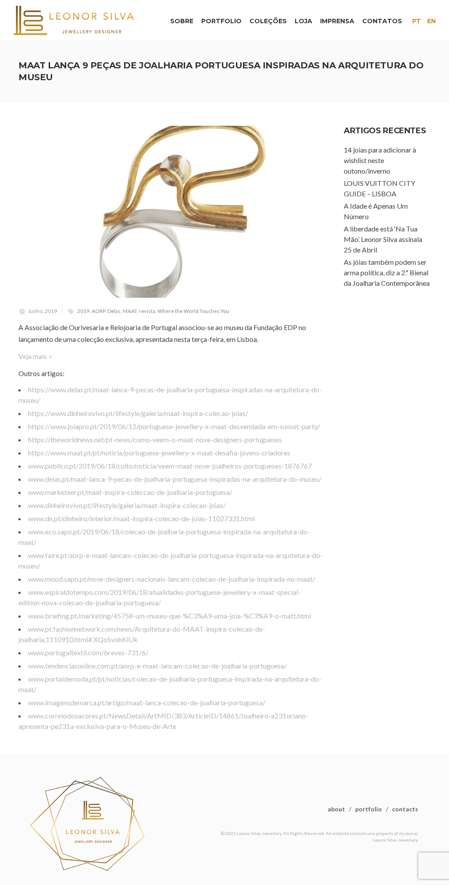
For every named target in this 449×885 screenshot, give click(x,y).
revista (147, 311)
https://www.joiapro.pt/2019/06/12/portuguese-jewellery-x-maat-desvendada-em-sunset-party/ (174, 426)
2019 (83, 311)
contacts (405, 809)
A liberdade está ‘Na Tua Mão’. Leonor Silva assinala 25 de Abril (383, 239)
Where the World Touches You (193, 311)
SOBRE (181, 21)
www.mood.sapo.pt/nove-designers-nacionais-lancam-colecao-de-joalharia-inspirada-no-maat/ (171, 579)
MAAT (130, 311)
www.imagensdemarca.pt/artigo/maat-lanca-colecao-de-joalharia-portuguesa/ (146, 702)
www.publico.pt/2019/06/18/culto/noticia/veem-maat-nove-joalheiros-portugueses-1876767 (170, 466)
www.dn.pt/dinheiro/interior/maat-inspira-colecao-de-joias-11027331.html (141, 518)
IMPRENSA (337, 21)
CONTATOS (382, 21)
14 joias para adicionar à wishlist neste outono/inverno (380, 160)
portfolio (368, 809)
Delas (114, 311)
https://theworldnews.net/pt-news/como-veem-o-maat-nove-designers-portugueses (155, 439)
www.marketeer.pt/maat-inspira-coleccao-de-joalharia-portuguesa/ (130, 492)
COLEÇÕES (268, 21)
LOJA (303, 21)
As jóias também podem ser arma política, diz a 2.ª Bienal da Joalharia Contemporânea (387, 272)
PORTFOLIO (221, 21)
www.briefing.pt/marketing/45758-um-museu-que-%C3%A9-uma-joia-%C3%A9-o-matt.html (169, 615)
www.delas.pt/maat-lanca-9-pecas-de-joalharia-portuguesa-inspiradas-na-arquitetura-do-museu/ (174, 479)
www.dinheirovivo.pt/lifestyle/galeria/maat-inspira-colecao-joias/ (127, 505)
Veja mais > (35, 356)
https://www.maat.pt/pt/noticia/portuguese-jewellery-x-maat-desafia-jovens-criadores (159, 452)
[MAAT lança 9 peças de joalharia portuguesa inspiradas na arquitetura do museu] (171, 212)
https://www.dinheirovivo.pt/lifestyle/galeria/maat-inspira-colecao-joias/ (138, 413)
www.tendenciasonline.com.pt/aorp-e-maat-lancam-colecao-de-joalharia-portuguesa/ (157, 665)
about (336, 809)
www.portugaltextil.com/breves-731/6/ (88, 652)
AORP (98, 311)
